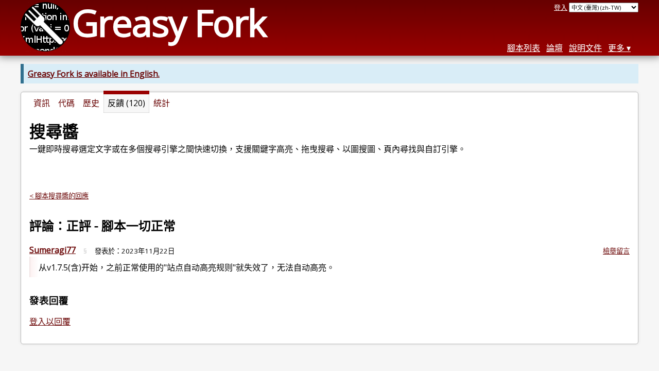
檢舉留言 (616, 251)
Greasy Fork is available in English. (94, 73)
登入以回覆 (50, 321)
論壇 (554, 48)
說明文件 (585, 48)
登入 (560, 7)
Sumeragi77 (52, 250)
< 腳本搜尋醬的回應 (59, 195)
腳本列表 (523, 48)
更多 (616, 48)
